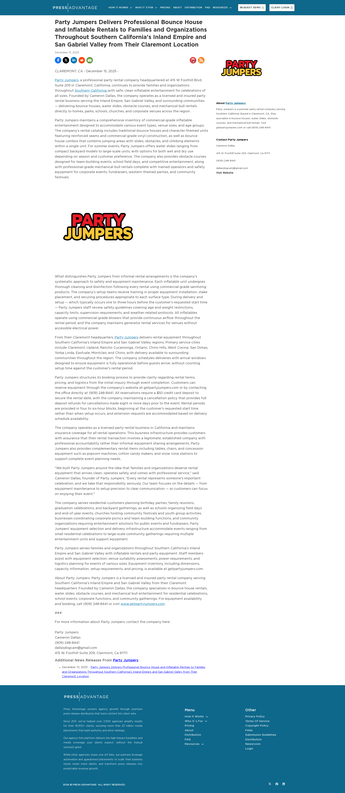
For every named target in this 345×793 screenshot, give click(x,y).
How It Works (118, 8)
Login (249, 749)
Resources (220, 8)
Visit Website (224, 173)
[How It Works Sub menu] (131, 7)
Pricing (165, 8)
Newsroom (252, 744)
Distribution (193, 8)
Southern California (91, 90)
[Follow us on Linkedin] (283, 784)
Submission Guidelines (260, 735)
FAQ (207, 8)
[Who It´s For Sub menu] (156, 7)
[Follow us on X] (269, 784)
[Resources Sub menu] (230, 7)
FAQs (249, 730)
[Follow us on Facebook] (277, 784)
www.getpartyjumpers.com (143, 604)
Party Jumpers (67, 80)
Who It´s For (144, 8)
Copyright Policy (256, 726)
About (177, 8)
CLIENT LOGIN (280, 8)
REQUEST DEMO (250, 8)
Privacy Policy (255, 716)
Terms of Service (257, 721)
